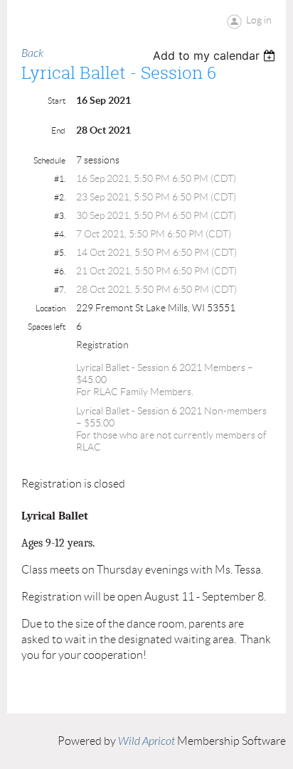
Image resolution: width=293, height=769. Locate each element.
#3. (59, 215)
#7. (59, 289)
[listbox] (216, 55)
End (58, 130)
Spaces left (46, 326)
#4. (59, 234)
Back (32, 53)
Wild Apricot (146, 741)
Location (50, 308)
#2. (59, 197)
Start (56, 100)
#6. (59, 271)
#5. (59, 252)
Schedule (49, 160)
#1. (59, 178)
